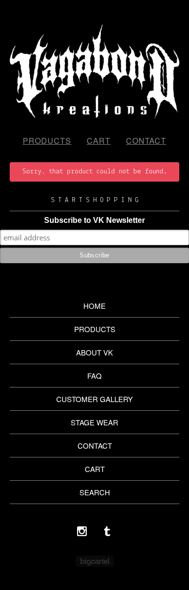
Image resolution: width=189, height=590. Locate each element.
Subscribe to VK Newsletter (94, 220)
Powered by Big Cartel (95, 561)
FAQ (94, 376)
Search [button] (94, 492)
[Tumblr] (107, 531)
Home (94, 306)
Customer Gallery (94, 399)
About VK (94, 352)
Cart (98, 140)
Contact (146, 140)
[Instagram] (81, 531)
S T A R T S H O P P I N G (95, 200)
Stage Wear (94, 422)
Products (47, 140)
